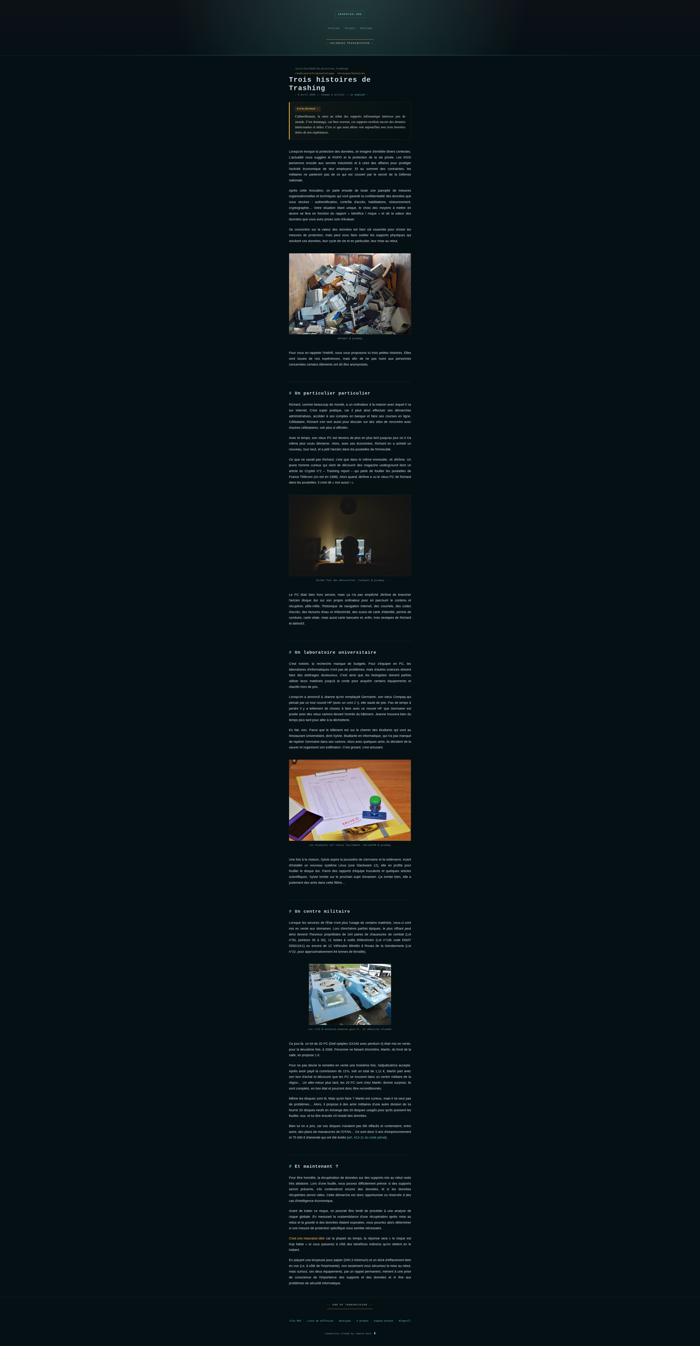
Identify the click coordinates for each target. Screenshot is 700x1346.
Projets (350, 28)
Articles (333, 28)
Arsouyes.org (350, 14)
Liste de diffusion (320, 1321)
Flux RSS (295, 1321)
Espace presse (383, 1321)
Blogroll (405, 1321)
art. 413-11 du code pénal (366, 1137)
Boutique (366, 28)
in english (357, 94)
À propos (362, 1321)
